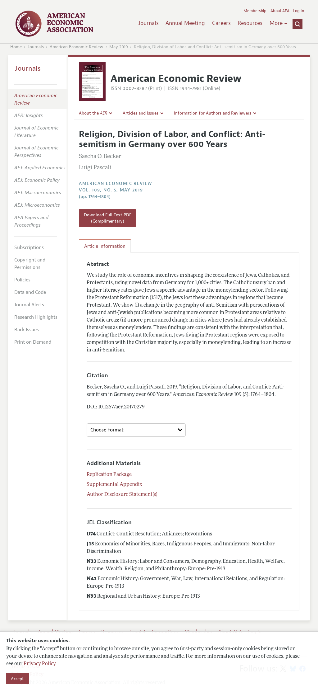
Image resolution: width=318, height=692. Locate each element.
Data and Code (30, 292)
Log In (298, 10)
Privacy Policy (39, 663)
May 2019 (118, 46)
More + (279, 23)
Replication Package (109, 474)
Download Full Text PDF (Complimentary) (107, 218)
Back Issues (26, 330)
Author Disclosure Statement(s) (122, 494)
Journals (148, 23)
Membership (254, 10)
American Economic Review (76, 46)
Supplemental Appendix (114, 484)
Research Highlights (35, 317)
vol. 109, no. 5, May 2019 (111, 190)
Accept (17, 678)
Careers (221, 23)
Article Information (104, 246)
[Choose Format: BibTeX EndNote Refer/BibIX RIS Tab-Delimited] (136, 430)
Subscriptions (29, 247)
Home (16, 46)
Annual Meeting (185, 23)
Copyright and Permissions (29, 264)
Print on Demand (32, 342)
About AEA (279, 10)
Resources (250, 23)
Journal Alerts (29, 305)
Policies (22, 280)
